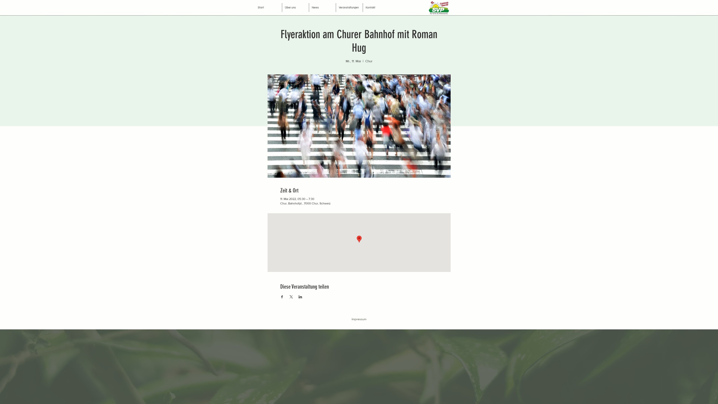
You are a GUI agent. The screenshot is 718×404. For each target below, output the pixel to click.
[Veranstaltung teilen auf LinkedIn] (300, 296)
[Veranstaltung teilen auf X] (291, 296)
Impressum (359, 319)
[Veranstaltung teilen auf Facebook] (282, 296)
